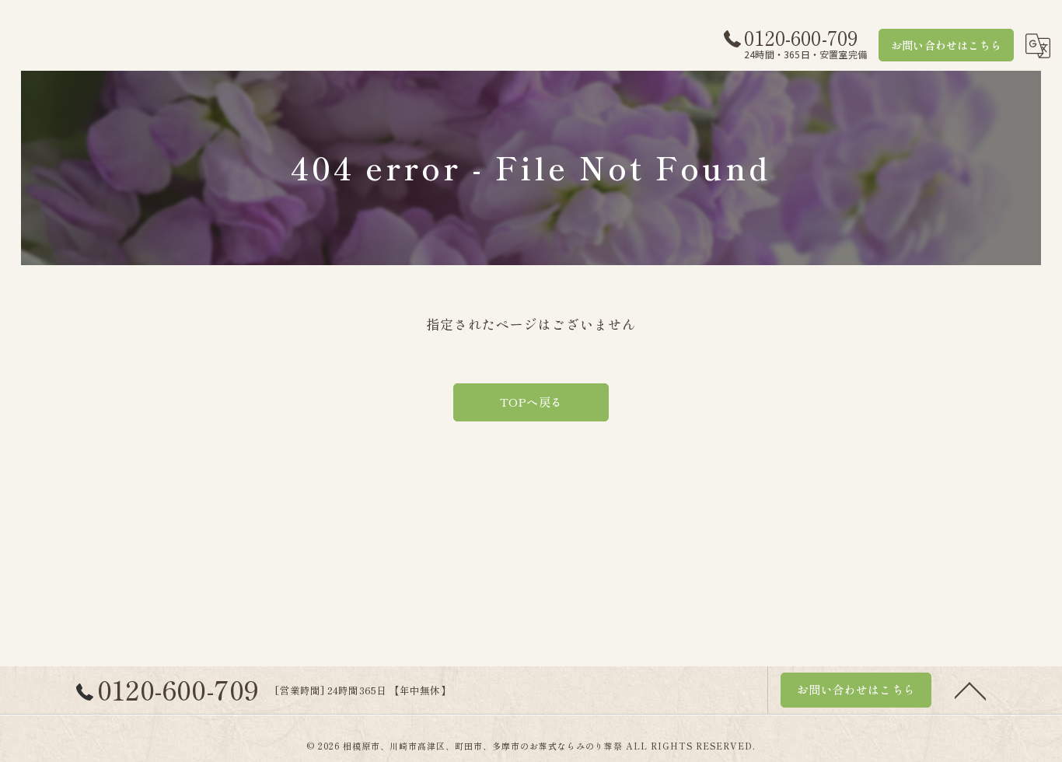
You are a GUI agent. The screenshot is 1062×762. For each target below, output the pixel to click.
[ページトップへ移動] (970, 689)
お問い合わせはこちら (946, 45)
